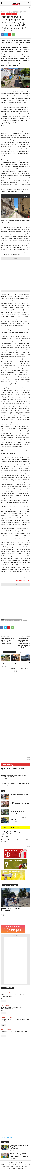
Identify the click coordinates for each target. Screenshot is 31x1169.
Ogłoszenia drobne (11, 827)
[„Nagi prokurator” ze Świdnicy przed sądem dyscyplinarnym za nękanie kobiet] (5, 804)
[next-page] (16, 671)
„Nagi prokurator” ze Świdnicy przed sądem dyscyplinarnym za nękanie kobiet (20, 803)
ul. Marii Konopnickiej (21, 620)
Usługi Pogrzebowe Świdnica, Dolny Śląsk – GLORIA (15, 839)
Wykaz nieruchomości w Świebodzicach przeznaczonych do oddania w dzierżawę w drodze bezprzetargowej (15, 783)
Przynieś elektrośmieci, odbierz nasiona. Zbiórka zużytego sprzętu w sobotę (7, 641)
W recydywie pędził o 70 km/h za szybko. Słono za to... (19, 818)
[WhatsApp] (13, 34)
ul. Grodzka (13, 620)
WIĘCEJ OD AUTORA (22, 652)
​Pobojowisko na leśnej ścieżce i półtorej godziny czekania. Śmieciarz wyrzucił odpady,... (18, 811)
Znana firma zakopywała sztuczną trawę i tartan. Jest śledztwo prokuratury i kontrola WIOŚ (5, 664)
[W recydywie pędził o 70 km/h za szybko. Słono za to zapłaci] (5, 820)
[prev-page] (14, 671)
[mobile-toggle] (2, 3)
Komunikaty (8, 764)
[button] (28, 3)
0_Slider (9, 11)
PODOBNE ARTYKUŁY (9, 652)
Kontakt (20, 1162)
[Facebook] (2, 34)
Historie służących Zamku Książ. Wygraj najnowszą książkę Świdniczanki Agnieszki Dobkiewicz (19, 1155)
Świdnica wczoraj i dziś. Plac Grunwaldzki (11, 909)
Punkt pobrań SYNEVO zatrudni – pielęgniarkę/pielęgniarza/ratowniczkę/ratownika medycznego (14, 833)
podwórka (7, 619)
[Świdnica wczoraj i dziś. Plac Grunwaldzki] (15, 897)
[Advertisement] (15, 275)
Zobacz (3, 1000)
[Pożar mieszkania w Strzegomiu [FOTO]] (5, 797)
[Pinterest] (9, 34)
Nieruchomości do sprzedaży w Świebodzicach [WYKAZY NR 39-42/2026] (13, 775)
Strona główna (3, 11)
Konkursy (5, 1142)
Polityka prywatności (13, 1162)
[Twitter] (6, 34)
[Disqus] (15, 693)
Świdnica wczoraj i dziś (10, 885)
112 (3, 791)
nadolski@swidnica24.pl (23, 580)
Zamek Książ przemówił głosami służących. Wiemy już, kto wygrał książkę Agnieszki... (19, 1147)
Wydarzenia (8, 14)
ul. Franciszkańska (6, 620)
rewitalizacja (13, 619)
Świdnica (14, 14)
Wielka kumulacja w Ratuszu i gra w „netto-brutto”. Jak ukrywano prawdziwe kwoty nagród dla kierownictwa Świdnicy (15, 665)
